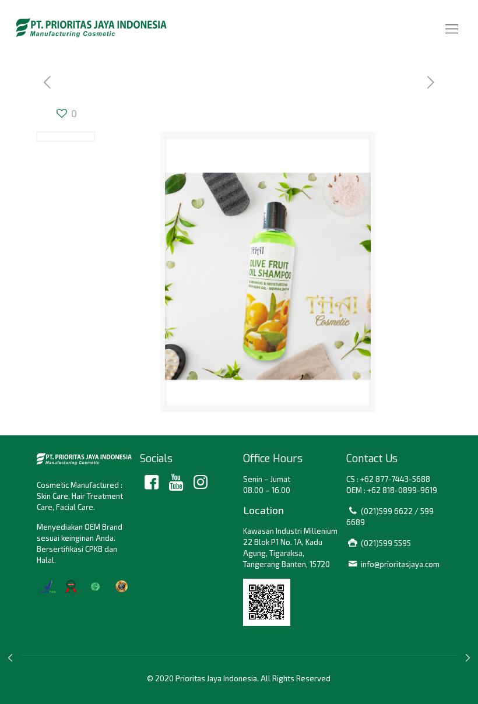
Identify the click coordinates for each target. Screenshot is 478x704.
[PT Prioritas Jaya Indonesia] (91, 27)
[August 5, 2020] (10, 657)
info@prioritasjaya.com (400, 564)
